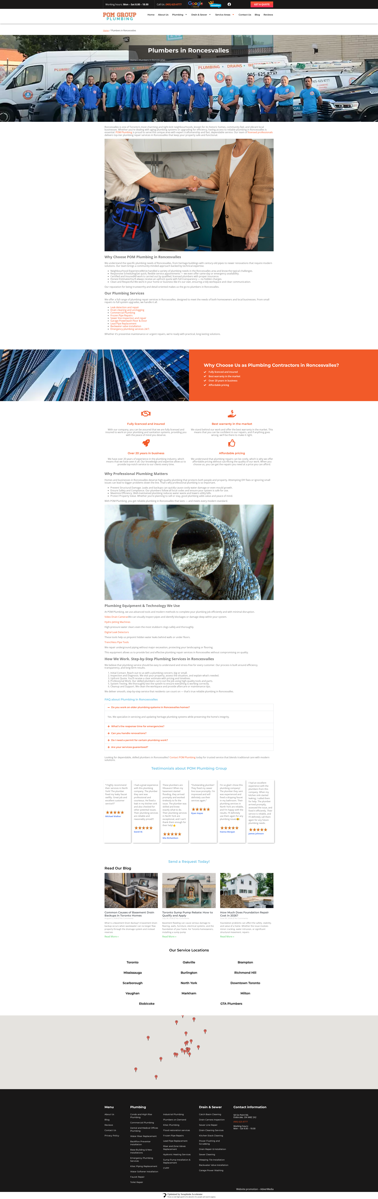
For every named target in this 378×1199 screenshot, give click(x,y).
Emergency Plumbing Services (141, 1159)
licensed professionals (260, 132)
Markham (189, 993)
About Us (163, 14)
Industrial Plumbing (173, 1114)
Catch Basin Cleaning (210, 1114)
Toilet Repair (136, 1182)
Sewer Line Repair (208, 1125)
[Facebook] (229, 4)
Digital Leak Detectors (117, 632)
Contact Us (245, 14)
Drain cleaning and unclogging (127, 310)
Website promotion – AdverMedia (255, 1189)
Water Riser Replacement (143, 1136)
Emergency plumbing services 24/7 (129, 329)
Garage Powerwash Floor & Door (128, 320)
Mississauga (133, 972)
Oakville (189, 962)
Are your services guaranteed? (129, 747)
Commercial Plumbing (122, 312)
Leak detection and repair (124, 307)
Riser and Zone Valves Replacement (174, 1147)
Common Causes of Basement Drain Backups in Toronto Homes (129, 914)
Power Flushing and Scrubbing (209, 1142)
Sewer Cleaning (207, 1154)
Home (151, 14)
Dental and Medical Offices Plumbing (144, 1129)
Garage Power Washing (211, 1170)
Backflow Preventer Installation (140, 1143)
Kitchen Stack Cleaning (211, 1135)
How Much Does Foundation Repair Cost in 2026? (244, 914)
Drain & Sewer (199, 14)
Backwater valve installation (125, 326)
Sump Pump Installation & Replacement (176, 1161)
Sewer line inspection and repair (128, 318)
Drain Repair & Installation (212, 1149)
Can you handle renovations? (128, 733)
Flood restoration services (176, 1130)
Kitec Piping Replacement (143, 1166)
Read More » (112, 936)
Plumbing (177, 14)
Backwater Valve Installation (213, 1165)
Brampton (245, 962)
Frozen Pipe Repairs (121, 315)
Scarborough (133, 983)
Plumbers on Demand (174, 1119)
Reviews (268, 14)
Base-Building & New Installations (141, 1151)
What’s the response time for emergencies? (137, 726)
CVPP (166, 1168)
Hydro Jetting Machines (117, 622)
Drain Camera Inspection (212, 1119)
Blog (257, 14)
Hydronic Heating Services (177, 1154)
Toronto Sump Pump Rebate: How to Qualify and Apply (187, 914)
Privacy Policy (112, 1135)
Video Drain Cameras (116, 616)
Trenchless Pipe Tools (117, 642)
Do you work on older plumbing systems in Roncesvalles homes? (150, 707)
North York (189, 983)
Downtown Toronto (245, 983)
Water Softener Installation (144, 1171)
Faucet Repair (137, 1177)
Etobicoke (146, 1003)
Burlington (189, 972)
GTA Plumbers (231, 1003)
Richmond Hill (245, 972)
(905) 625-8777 (174, 4)
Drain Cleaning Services (211, 1130)
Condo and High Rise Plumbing (141, 1116)
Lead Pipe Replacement (123, 323)
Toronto (133, 962)
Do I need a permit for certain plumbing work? (139, 740)
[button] (189, 707)
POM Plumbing (124, 132)
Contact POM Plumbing (182, 757)
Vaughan (133, 993)
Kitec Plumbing (171, 1125)
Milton (245, 993)
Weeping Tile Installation (212, 1159)
